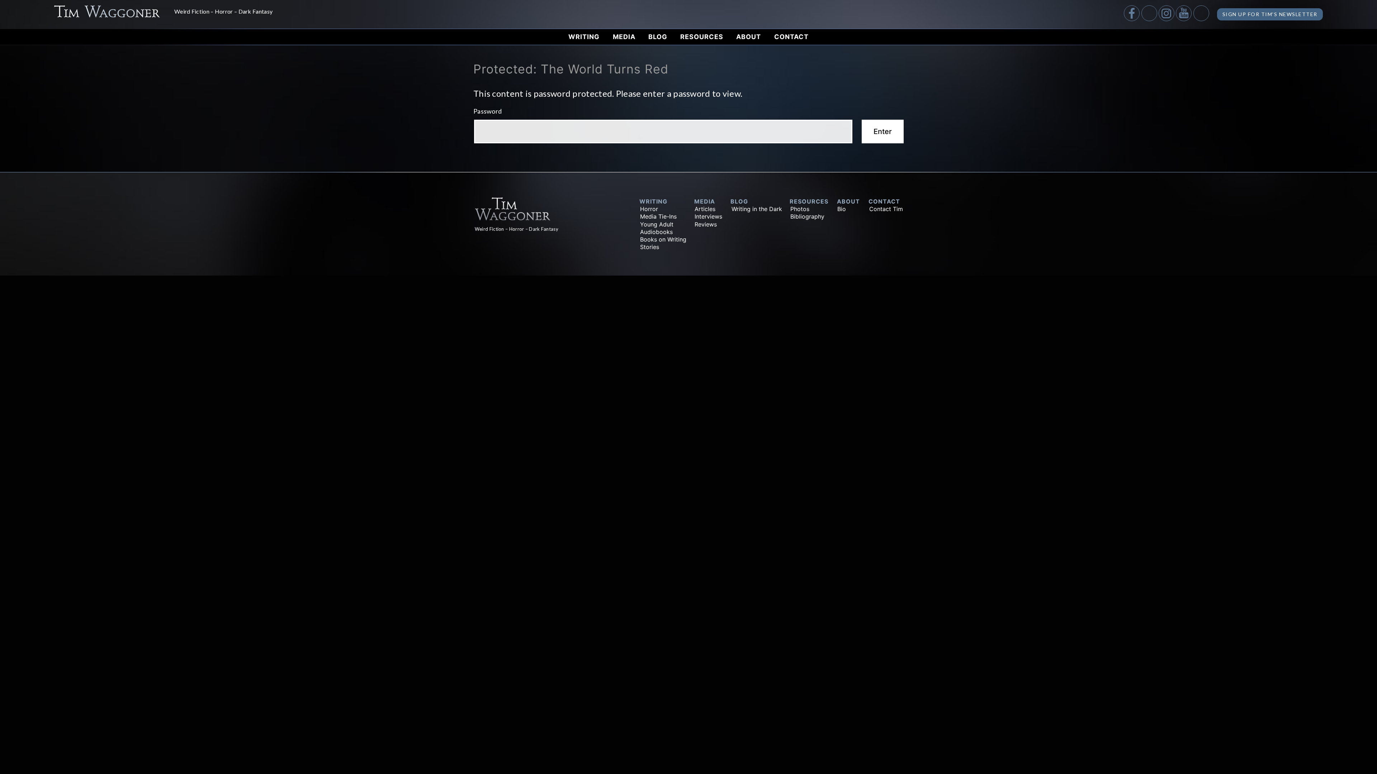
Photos (799, 208)
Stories (649, 246)
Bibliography (807, 216)
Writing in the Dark (757, 208)
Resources (701, 36)
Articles (705, 208)
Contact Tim (886, 208)
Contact (791, 36)
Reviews (706, 224)
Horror (649, 208)
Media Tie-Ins (658, 216)
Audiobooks (656, 231)
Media (624, 36)
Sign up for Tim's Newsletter (1269, 14)
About (748, 36)
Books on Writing (663, 239)
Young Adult (656, 224)
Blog (657, 36)
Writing (584, 36)
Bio (841, 208)
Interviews (708, 216)
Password (487, 111)
